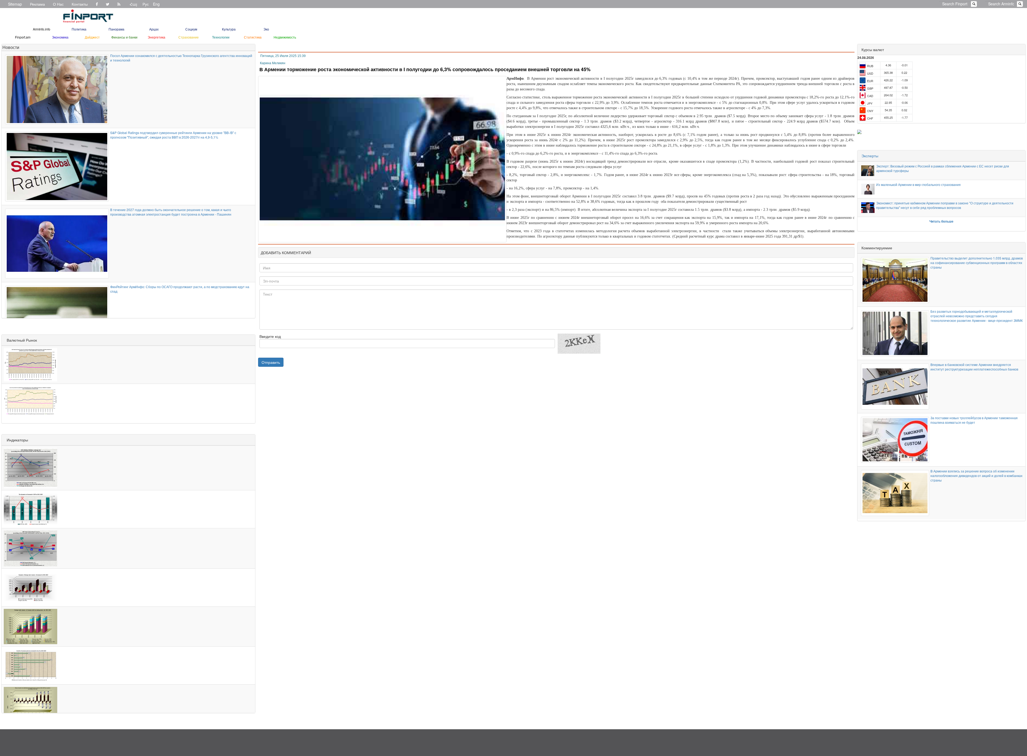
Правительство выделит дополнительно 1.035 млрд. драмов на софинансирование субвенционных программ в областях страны (976, 262)
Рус (146, 4)
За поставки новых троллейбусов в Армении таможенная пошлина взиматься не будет (974, 420)
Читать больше (941, 221)
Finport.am (22, 37)
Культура (229, 29)
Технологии (220, 37)
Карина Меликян (272, 63)
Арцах (154, 29)
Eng (156, 4)
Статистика (253, 37)
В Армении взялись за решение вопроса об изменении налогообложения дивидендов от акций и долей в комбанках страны (976, 475)
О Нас (58, 4)
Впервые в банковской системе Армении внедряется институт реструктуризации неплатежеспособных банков (974, 366)
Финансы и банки (124, 37)
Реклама (37, 4)
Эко (266, 29)
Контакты (80, 4)
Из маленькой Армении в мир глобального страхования (918, 184)
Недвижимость (285, 37)
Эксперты (869, 155)
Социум (191, 29)
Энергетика (156, 37)
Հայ (133, 4)
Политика (79, 29)
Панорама (116, 29)
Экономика (60, 37)
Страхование (188, 37)
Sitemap (15, 4)
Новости (10, 47)
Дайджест (92, 37)
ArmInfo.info (41, 29)
